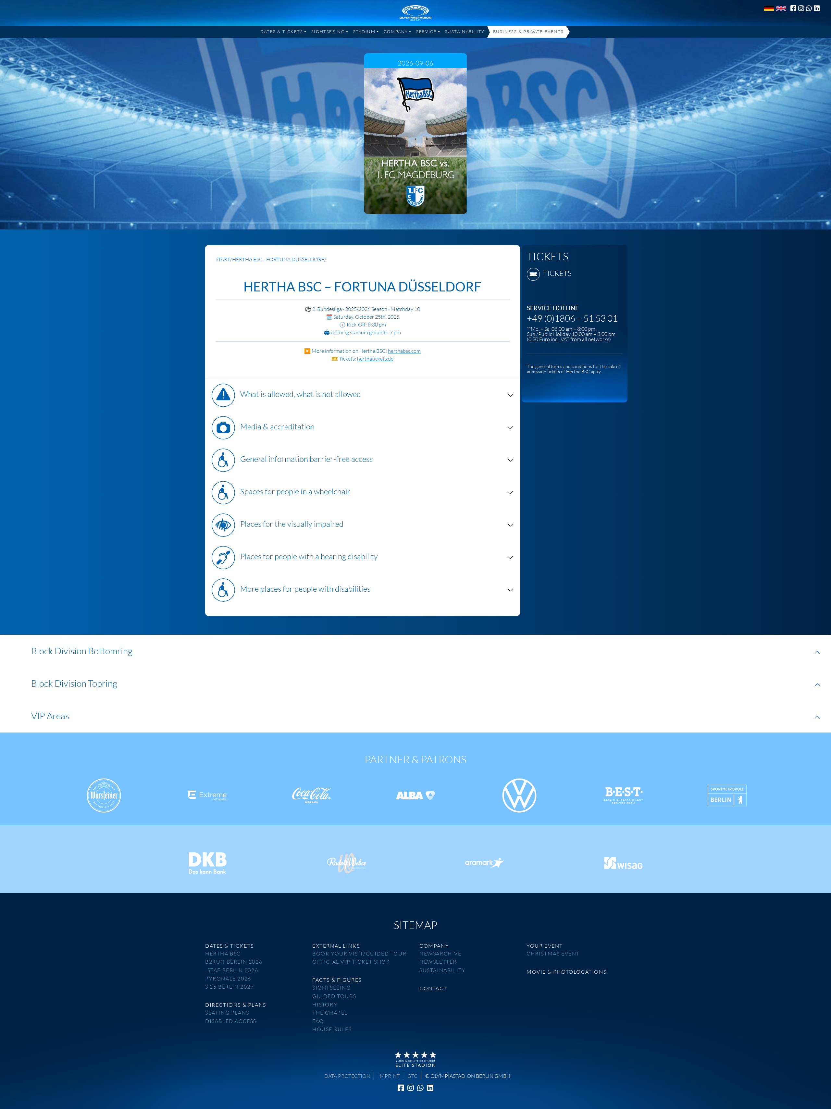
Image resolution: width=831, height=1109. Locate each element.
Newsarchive (440, 953)
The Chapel (330, 1012)
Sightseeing (328, 31)
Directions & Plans (235, 1005)
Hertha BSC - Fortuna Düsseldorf (278, 259)
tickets (557, 273)
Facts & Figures (337, 980)
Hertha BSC (223, 953)
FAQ (318, 1021)
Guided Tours (334, 996)
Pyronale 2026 (228, 978)
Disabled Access (230, 1021)
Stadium (364, 31)
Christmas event (553, 953)
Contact (433, 988)
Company (396, 31)
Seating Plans (227, 1012)
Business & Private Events (528, 31)
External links (336, 946)
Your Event (545, 946)
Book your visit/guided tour (359, 953)
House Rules (332, 1029)
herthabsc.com (404, 351)
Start (223, 259)
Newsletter (438, 961)
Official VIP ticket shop (351, 961)
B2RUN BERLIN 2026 (233, 961)
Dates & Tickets (281, 31)
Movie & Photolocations (566, 971)
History (324, 1004)
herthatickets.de (375, 358)
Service (426, 31)
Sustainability (465, 31)
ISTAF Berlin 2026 (231, 970)
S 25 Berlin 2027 (229, 986)
